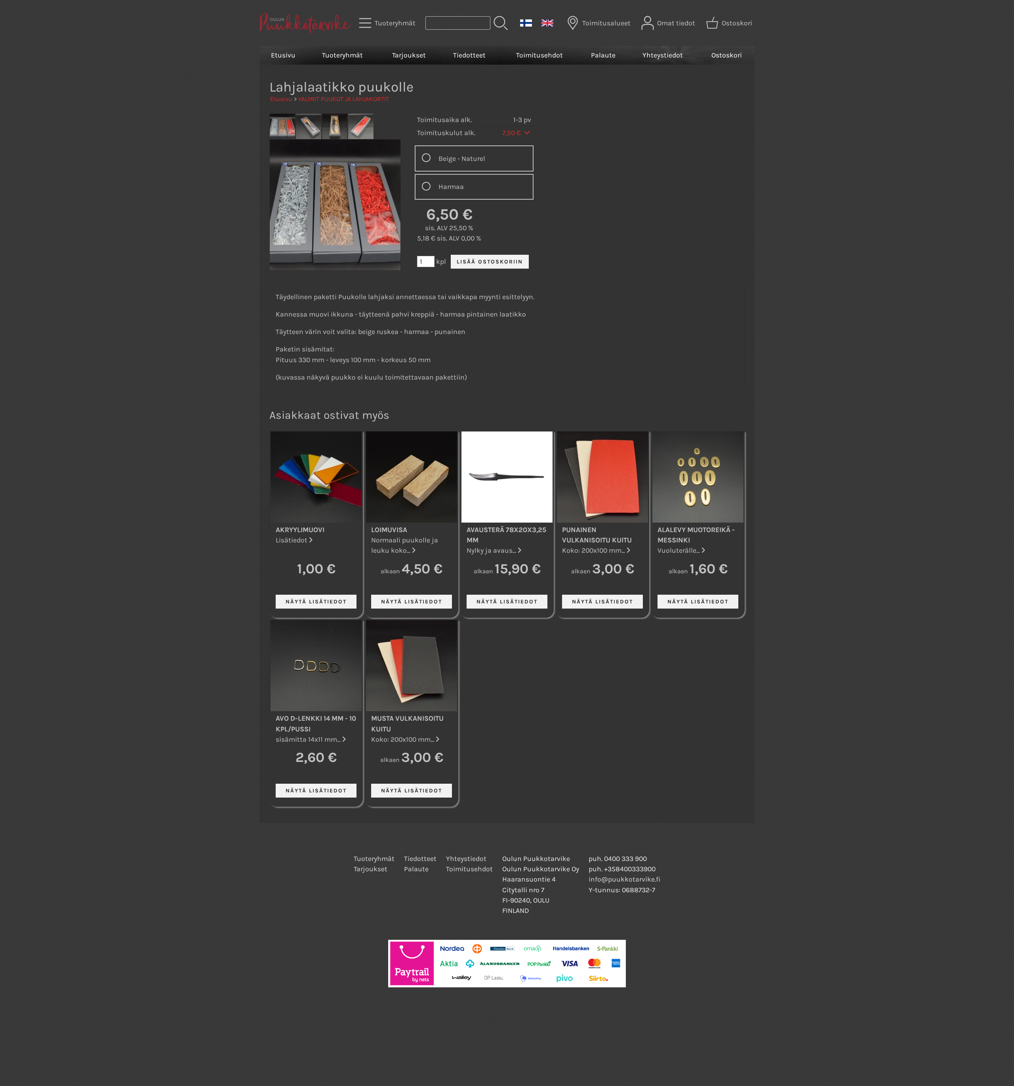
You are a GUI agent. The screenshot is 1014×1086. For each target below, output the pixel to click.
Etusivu (283, 55)
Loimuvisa (389, 530)
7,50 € (512, 133)
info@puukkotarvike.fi (624, 879)
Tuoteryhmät (342, 55)
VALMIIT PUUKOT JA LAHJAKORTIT (343, 99)
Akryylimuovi (300, 530)
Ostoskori (726, 55)
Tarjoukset (409, 55)
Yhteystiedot (662, 55)
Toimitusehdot (539, 55)
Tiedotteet (469, 55)
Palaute (603, 55)
